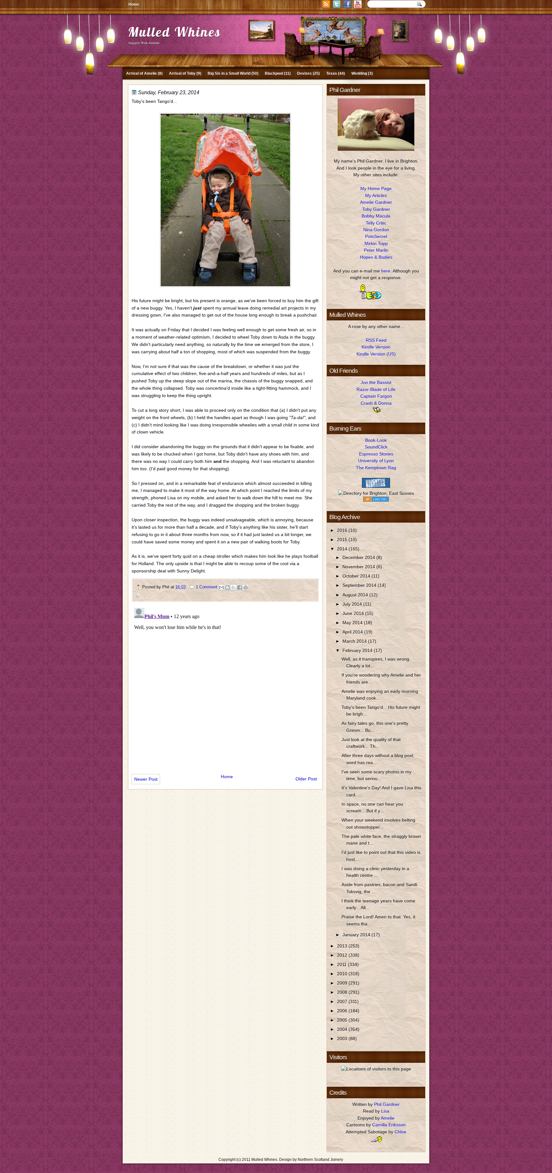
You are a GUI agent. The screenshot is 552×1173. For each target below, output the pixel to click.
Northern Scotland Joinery (320, 1159)
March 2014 (355, 641)
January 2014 (357, 934)
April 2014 (353, 631)
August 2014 (355, 594)
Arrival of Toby (182, 73)
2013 (343, 945)
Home (133, 4)
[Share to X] (233, 587)
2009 (343, 982)
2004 (343, 1029)
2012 (343, 955)
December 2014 (359, 557)
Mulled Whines (174, 32)
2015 (343, 539)
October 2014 (357, 576)
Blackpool (274, 73)
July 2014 (352, 604)
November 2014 (359, 566)
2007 (343, 1001)
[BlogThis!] (227, 587)
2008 (343, 992)
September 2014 (360, 585)
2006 (343, 1010)
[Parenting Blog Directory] (376, 499)
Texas (331, 73)
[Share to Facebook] (239, 587)
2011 (342, 964)
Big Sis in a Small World (229, 73)
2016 (343, 530)
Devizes (304, 73)
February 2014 (358, 650)
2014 (343, 548)
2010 (343, 973)
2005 (343, 1020)
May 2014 (353, 622)
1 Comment (206, 587)
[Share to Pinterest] (245, 587)
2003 (343, 1038)
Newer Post (145, 779)
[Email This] (221, 587)
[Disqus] (225, 685)
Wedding (359, 73)
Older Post (306, 778)
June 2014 (353, 613)
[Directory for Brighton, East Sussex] (376, 493)
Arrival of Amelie (141, 73)
